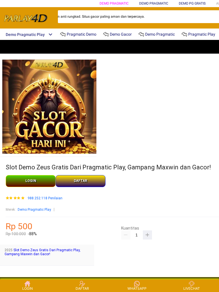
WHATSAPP (137, 288)
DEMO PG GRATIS (192, 3)
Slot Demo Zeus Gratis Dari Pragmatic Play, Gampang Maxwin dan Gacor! (42, 252)
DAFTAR (80, 181)
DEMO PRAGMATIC (114, 3)
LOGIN (30, 181)
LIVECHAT (191, 288)
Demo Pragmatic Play (34, 210)
